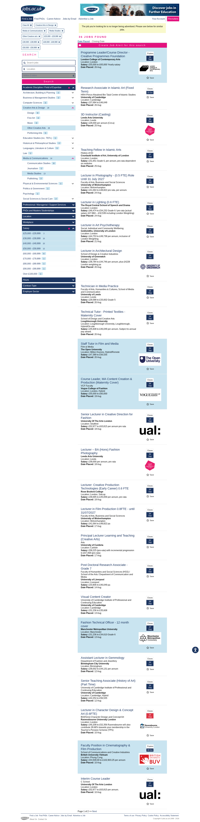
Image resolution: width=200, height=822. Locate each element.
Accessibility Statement (169, 816)
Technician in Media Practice (99, 286)
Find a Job (27, 19)
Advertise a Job (86, 19)
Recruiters (173, 19)
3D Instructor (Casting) (95, 114)
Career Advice (54, 19)
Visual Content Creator (96, 596)
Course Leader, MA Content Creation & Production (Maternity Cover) (106, 380)
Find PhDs (39, 19)
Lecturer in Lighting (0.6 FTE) (100, 202)
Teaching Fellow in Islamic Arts (101, 149)
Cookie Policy (153, 816)
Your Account (158, 19)
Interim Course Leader (95, 778)
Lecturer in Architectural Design (101, 250)
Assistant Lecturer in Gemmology (102, 657)
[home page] (33, 10)
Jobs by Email (69, 19)
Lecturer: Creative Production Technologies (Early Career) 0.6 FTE (105, 486)
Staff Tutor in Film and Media (100, 343)
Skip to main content (11, 2)
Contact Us (42, 819)
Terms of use (129, 816)
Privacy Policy (141, 816)
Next (94, 811)
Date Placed (84, 41)
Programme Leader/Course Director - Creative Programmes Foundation (105, 54)
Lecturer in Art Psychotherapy (100, 225)
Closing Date (98, 41)
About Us (33, 819)
